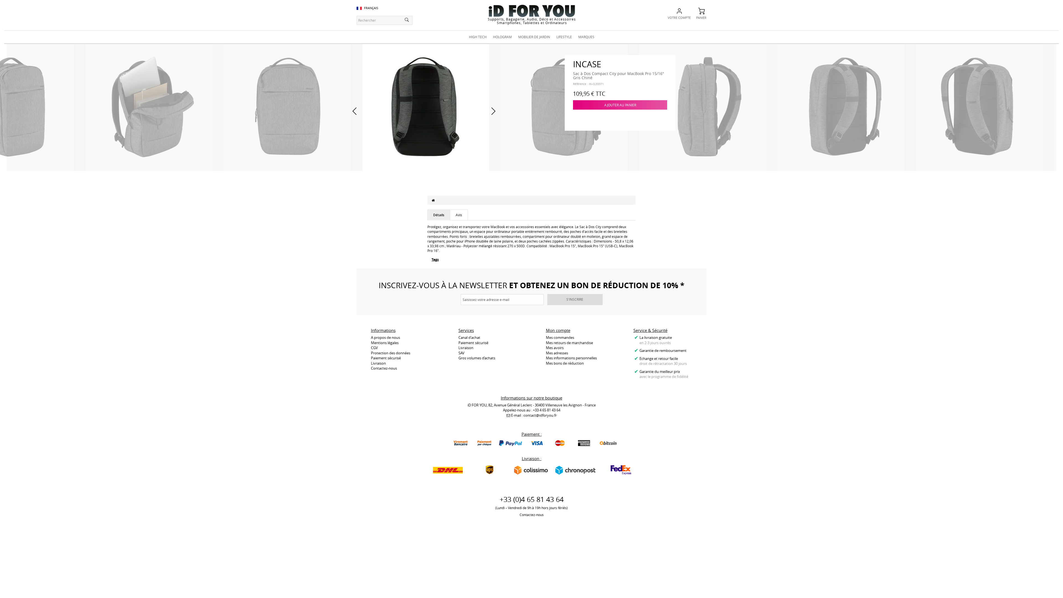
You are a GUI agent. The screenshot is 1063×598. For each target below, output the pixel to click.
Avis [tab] (459, 215)
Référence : (580, 84)
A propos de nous (385, 337)
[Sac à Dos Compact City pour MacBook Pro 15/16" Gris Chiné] (149, 107)
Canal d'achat (469, 337)
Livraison (378, 363)
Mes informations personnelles (571, 357)
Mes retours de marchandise (569, 342)
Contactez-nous (384, 368)
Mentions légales (385, 342)
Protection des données (390, 352)
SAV (461, 352)
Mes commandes (560, 337)
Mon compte (558, 330)
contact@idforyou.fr (540, 415)
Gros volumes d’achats (476, 357)
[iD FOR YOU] (532, 11)
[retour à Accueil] (433, 200)
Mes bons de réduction (565, 363)
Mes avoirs (555, 347)
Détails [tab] (438, 215)
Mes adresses (557, 352)
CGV (374, 347)
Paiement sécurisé (386, 357)
